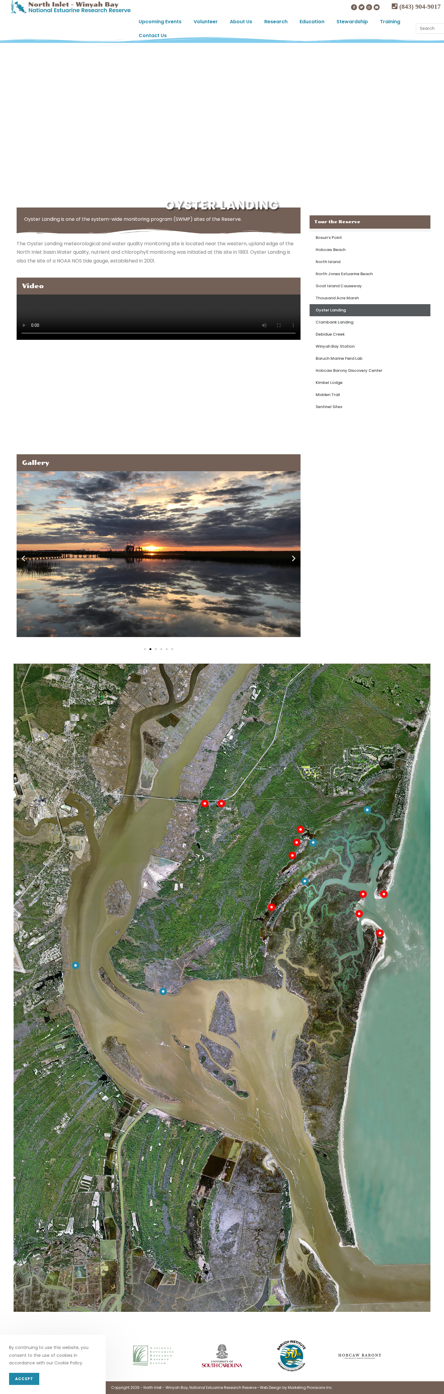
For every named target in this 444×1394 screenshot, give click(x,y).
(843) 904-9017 (419, 6)
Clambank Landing (334, 322)
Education (312, 21)
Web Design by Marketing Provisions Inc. (296, 1387)
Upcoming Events (160, 21)
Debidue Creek (330, 334)
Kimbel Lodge (329, 382)
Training (390, 21)
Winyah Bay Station (335, 346)
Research (276, 21)
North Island (328, 262)
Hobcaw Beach (331, 250)
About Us (241, 21)
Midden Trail (328, 395)
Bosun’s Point (329, 237)
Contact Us (153, 35)
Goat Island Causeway (339, 286)
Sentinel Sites (329, 407)
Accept (24, 1378)
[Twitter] (362, 7)
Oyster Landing (331, 310)
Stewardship (352, 21)
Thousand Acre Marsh (337, 298)
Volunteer (206, 21)
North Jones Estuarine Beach (344, 274)
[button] (145, 649)
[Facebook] (354, 7)
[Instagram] (369, 7)
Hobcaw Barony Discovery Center (349, 370)
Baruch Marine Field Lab (339, 358)
